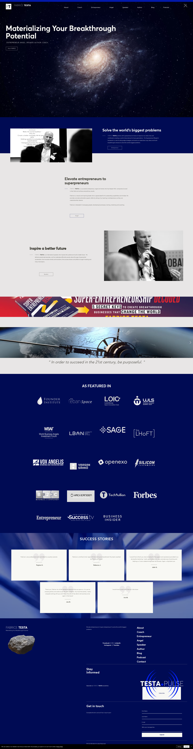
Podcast (141, 657)
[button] (185, 5)
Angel (140, 640)
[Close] (191, 746)
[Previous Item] (2, 342)
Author (141, 649)
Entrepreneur (144, 636)
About (140, 628)
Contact (141, 662)
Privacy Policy (59, 746)
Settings (179, 746)
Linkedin (118, 643)
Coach (140, 632)
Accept (186, 746)
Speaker (141, 645)
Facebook (106, 643)
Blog (139, 653)
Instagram (108, 645)
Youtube (116, 645)
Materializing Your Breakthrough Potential (17, 630)
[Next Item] (190, 342)
